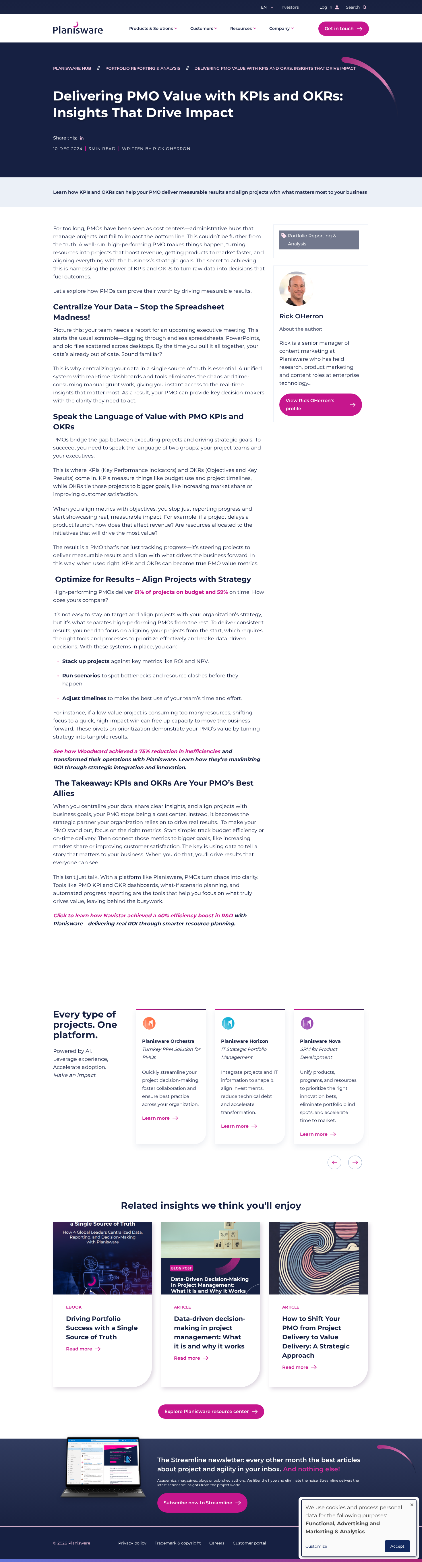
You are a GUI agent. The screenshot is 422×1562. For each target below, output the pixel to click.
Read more (79, 1349)
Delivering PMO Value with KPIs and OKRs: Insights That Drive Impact (275, 68)
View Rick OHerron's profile (310, 404)
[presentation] (334, 1162)
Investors (289, 7)
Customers (201, 28)
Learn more (156, 1118)
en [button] (264, 7)
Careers (216, 1543)
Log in (326, 7)
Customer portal (249, 1543)
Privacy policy (132, 1543)
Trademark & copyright (178, 1543)
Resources (241, 28)
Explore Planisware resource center (206, 1411)
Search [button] (353, 7)
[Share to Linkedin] (82, 138)
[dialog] (358, 1528)
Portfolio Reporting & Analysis (142, 68)
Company (279, 28)
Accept (397, 1546)
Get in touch (339, 28)
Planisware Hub (72, 68)
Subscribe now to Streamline (198, 1502)
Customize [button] (316, 1546)
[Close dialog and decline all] (412, 1503)
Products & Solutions (151, 28)
